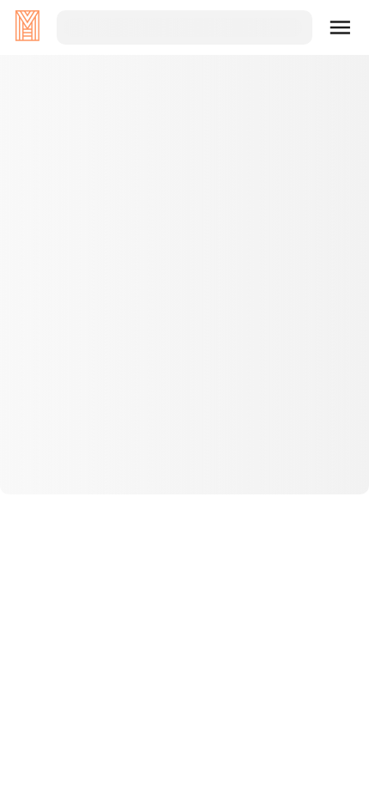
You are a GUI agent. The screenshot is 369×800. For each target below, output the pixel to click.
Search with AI (184, 503)
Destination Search (184, 449)
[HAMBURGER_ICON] (341, 27)
